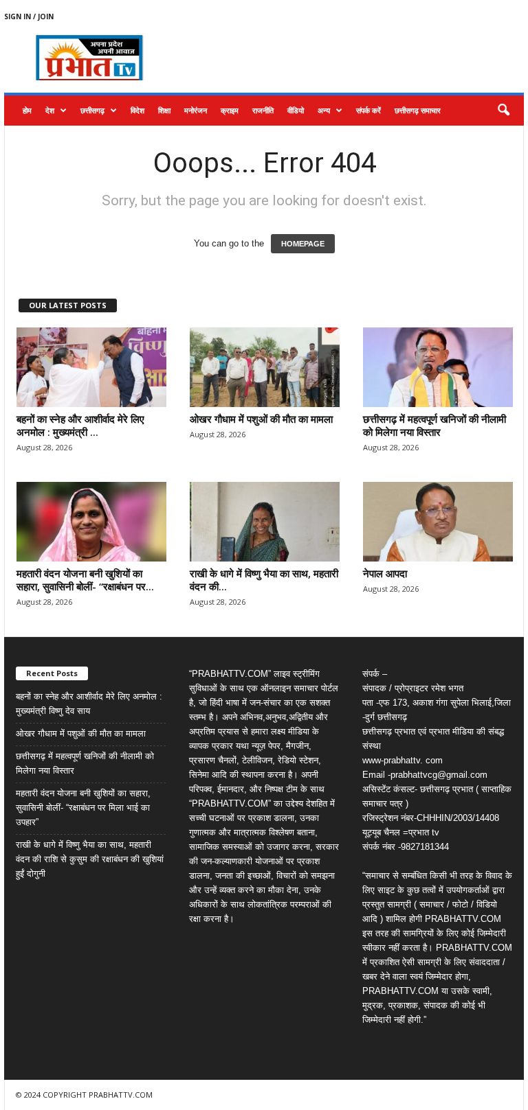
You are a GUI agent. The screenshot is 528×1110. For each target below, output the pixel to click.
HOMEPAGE (302, 244)
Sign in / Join (29, 16)
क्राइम (230, 110)
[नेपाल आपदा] (438, 522)
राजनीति (263, 110)
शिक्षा (164, 110)
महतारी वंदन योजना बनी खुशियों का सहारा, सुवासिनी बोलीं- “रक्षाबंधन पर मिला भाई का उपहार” (83, 807)
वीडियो (295, 110)
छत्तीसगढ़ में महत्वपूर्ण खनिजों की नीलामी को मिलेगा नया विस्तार (434, 425)
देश (49, 110)
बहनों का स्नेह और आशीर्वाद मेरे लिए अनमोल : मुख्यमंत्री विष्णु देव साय (89, 703)
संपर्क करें (368, 110)
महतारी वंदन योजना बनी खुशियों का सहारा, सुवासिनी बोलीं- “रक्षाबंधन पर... (85, 579)
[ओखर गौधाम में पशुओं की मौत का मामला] (265, 367)
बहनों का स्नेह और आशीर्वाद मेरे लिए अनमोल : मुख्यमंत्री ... (80, 425)
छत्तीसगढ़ (92, 110)
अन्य (324, 110)
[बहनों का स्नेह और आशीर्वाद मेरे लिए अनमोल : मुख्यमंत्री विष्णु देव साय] (91, 367)
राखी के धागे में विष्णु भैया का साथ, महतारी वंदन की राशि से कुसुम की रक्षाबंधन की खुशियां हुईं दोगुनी (90, 859)
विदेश (137, 110)
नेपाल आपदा (385, 573)
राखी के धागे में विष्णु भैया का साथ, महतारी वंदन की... (264, 579)
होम (27, 110)
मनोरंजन (195, 110)
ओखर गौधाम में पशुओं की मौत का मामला (261, 419)
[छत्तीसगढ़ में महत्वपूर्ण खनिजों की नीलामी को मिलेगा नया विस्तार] (438, 367)
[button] (503, 110)
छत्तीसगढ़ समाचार (418, 110)
